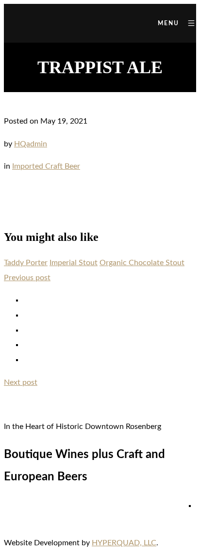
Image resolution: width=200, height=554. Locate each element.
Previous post (27, 278)
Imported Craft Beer (46, 166)
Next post (20, 382)
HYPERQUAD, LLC (124, 543)
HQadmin (30, 144)
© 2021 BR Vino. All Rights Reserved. (100, 509)
